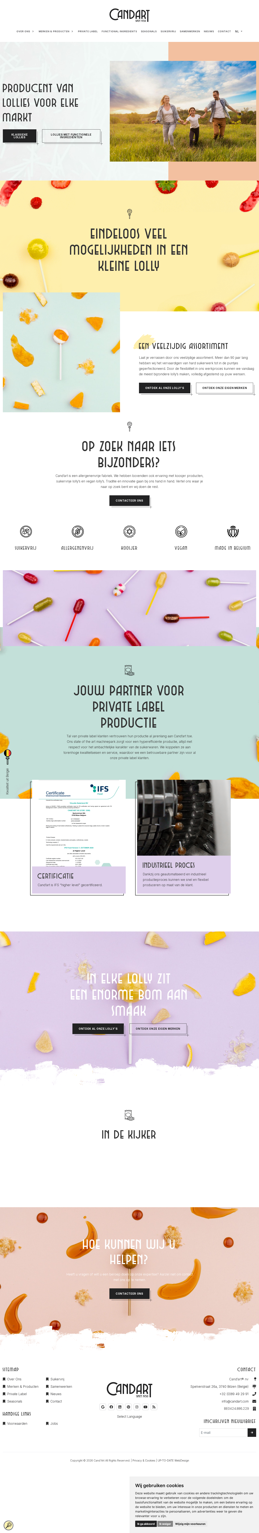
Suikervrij (57, 1379)
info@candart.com (235, 1401)
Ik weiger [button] (165, 1523)
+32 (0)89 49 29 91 (234, 1394)
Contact (56, 1401)
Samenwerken (61, 1386)
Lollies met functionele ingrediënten (71, 136)
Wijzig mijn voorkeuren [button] (190, 1523)
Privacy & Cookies (144, 1460)
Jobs (54, 1423)
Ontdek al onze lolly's (164, 388)
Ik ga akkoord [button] (146, 1523)
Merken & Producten (22, 1386)
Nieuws (55, 1394)
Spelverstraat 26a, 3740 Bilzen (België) (219, 1386)
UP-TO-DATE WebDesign (173, 1460)
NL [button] (237, 31)
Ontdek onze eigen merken (224, 388)
